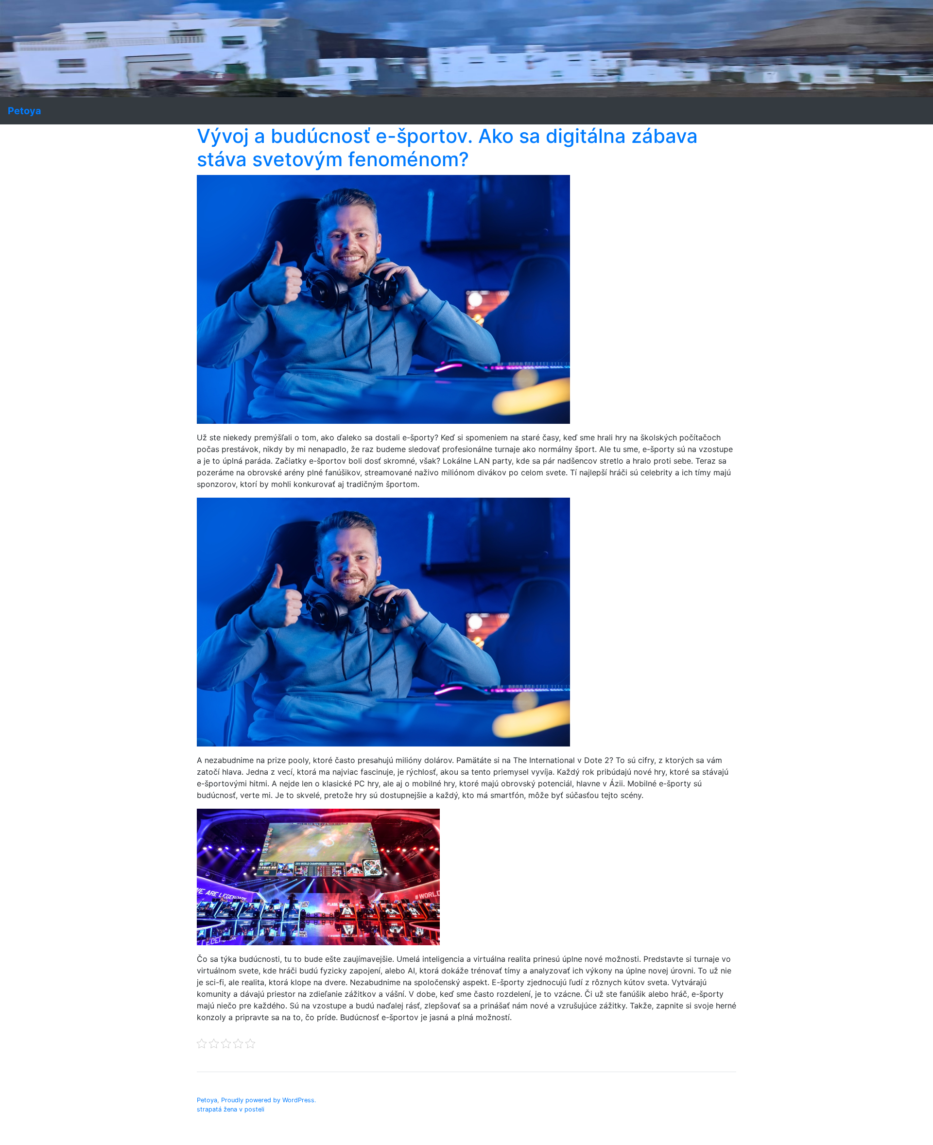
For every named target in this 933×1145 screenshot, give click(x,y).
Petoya (207, 1100)
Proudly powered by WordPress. (268, 1100)
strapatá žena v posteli (230, 1109)
